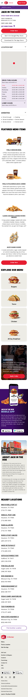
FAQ (2, 665)
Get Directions (7, 26)
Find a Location (5, 644)
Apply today (14, 376)
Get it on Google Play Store (14, 36)
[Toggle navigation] (2, 3)
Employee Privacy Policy (6, 691)
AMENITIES (5, 113)
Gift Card (3, 652)
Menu (2, 642)
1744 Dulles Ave (7, 566)
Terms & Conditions (5, 683)
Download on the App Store (14, 40)
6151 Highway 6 (7, 576)
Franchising (4, 660)
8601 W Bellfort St (9, 505)
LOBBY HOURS (7, 103)
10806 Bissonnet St (9, 586)
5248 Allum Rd (7, 525)
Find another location (14, 628)
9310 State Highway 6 (10, 617)
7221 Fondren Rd (8, 606)
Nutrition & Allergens (6, 655)
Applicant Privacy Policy (6, 688)
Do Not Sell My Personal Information (9, 686)
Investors (3, 657)
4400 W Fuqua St (8, 545)
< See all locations (6, 7)
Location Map (7, 47)
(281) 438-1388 (6, 23)
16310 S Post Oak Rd (9, 535)
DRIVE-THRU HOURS (9, 80)
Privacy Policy (4, 680)
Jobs (2, 668)
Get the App (4, 647)
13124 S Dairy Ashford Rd (11, 596)
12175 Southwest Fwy (10, 556)
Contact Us (4, 663)
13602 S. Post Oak (8, 515)
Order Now (14, 31)
